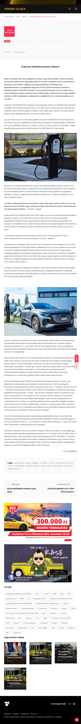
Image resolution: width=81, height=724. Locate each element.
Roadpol (54, 623)
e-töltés (43, 463)
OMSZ (45, 618)
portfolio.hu (9, 128)
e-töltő (51, 463)
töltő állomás (57, 466)
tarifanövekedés (32, 466)
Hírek (7, 41)
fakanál (64, 608)
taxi (32, 628)
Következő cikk (63, 484)
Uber (7, 633)
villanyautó (68, 466)
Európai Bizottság (27, 608)
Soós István (10, 628)
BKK (62, 594)
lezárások (52, 613)
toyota (61, 628)
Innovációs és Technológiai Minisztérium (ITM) (22, 613)
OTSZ (7, 623)
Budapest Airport (40, 599)
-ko (10, 661)
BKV (69, 594)
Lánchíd (63, 613)
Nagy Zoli (29, 618)
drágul (27, 463)
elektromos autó (62, 463)
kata (43, 613)
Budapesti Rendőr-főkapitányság (47, 603)
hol (72, 463)
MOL (20, 618)
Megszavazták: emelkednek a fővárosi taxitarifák (14, 655)
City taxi (65, 603)
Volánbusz (17, 633)
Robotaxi (65, 623)
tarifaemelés (19, 466)
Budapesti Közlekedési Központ (61, 599)
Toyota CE (71, 628)
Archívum (34, 714)
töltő (49, 466)
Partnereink (24, 714)
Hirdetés (15, 714)
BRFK (22, 599)
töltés (42, 466)
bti (29, 599)
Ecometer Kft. (49, 717)
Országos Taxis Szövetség (61, 618)
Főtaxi (73, 608)
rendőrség (43, 623)
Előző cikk (15, 484)
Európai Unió (42, 608)
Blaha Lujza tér (11, 599)
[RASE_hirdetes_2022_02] (38, 563)
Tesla (53, 628)
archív (37, 594)
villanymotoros (14, 468)
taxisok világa (42, 628)
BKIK (55, 594)
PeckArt (16, 623)
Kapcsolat (7, 714)
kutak (10, 466)
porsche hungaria (29, 623)
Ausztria (46, 594)
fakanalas (54, 608)
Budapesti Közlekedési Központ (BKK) (19, 603)
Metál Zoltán (10, 618)
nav (38, 618)
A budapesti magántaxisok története (18, 594)
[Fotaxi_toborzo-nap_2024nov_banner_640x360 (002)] (38, 522)
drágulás (35, 463)
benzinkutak (19, 463)
